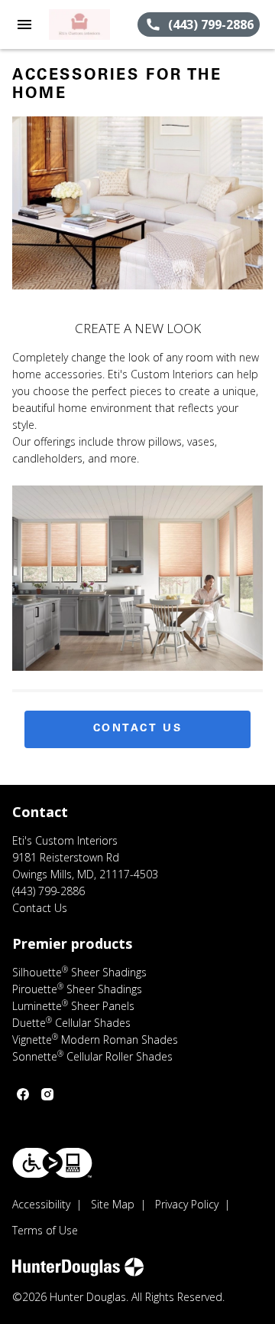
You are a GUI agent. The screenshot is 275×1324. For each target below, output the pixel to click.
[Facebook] (23, 1094)
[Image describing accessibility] (52, 1163)
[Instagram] (47, 1094)
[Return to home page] (93, 24)
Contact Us (138, 729)
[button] (24, 24)
